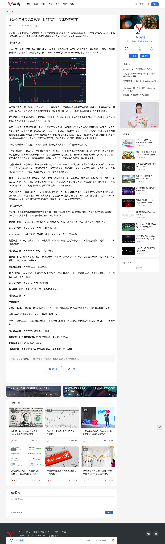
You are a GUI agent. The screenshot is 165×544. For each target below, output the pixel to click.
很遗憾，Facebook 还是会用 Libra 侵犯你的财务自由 (24, 432)
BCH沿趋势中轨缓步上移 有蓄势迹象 (61, 432)
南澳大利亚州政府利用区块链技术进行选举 (61, 472)
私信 (146, 56)
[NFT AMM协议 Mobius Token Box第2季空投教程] (128, 239)
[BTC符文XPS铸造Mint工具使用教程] (128, 191)
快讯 (36, 4)
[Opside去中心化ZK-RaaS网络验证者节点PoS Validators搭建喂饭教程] (128, 227)
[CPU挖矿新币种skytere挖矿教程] (128, 215)
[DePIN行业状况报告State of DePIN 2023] (128, 179)
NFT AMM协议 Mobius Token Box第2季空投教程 (145, 238)
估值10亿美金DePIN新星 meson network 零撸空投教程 (146, 154)
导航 (72, 4)
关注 (134, 56)
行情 (43, 4)
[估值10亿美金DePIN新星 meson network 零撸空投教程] (128, 155)
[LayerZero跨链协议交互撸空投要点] (128, 251)
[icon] (148, 533)
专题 (50, 4)
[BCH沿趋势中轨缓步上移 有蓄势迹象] (62, 417)
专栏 (57, 4)
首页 (29, 4)
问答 (65, 4)
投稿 (154, 4)
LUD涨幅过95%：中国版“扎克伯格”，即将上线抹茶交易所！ (25, 472)
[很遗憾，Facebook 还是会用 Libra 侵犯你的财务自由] (26, 417)
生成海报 (102, 540)
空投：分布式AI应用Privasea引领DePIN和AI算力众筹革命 (146, 142)
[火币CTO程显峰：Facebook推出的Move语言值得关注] (98, 417)
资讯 (37, 26)
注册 (147, 4)
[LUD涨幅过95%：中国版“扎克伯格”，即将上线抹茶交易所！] (26, 456)
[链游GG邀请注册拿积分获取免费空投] (128, 167)
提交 (109, 512)
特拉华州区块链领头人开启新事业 (136, 95)
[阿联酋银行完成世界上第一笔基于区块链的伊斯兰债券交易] (98, 456)
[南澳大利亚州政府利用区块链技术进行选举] (62, 456)
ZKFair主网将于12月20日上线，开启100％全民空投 (146, 202)
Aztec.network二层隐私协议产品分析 (138, 69)
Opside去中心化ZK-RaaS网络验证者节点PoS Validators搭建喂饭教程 (146, 226)
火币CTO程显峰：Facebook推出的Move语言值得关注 (97, 432)
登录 (141, 4)
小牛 (11, 26)
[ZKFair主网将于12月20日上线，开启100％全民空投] (128, 203)
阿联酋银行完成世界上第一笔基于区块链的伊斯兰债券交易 (97, 472)
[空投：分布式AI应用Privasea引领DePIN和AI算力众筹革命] (128, 143)
